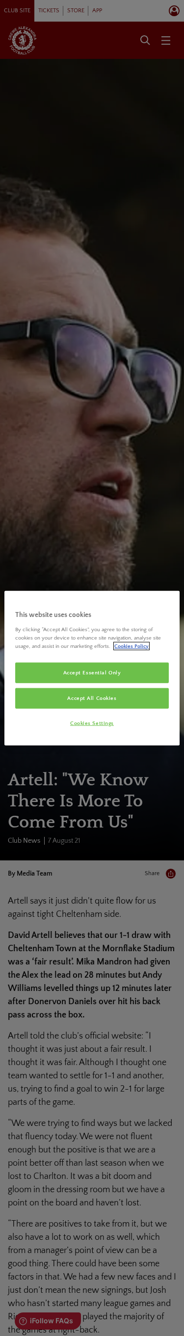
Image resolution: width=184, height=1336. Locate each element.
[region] (91, 668)
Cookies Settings (92, 723)
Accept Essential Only (92, 672)
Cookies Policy (131, 645)
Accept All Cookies (91, 698)
